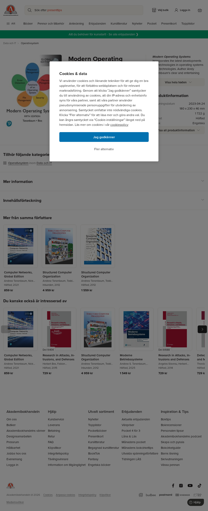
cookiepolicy (119, 124)
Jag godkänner (104, 137)
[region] (104, 111)
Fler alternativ (104, 149)
